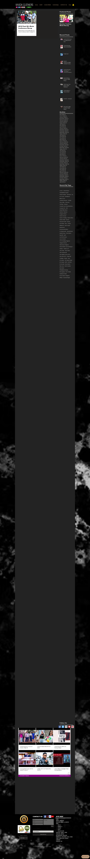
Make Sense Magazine (64, 244)
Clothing (61, 204)
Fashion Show (70, 217)
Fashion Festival (63, 215)
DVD (67, 208)
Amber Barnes (66, 190)
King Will (61, 235)
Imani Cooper (67, 225)
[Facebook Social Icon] (18, 7)
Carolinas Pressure (63, 200)
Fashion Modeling (63, 217)
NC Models (62, 262)
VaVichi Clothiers (24, 5)
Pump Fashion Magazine (64, 275)
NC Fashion (62, 260)
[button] (41, 5)
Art (72, 194)
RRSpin (61, 277)
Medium (61, 248)
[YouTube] (52, 816)
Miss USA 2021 (63, 256)
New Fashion (67, 264)
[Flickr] (23, 7)
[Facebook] (45, 816)
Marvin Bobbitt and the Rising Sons (66, 246)
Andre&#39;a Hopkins (64, 192)
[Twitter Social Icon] (19, 7)
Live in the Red (63, 238)
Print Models (68, 271)
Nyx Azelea (62, 267)
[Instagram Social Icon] (66, 727)
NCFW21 (70, 262)
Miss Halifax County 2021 (65, 254)
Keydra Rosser (62, 233)
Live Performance (63, 237)
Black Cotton (62, 198)
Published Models (63, 273)
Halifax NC (62, 225)
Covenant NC (62, 208)
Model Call (69, 256)
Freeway (68, 221)
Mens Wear (62, 250)
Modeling (61, 258)
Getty (66, 223)
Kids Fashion (68, 233)
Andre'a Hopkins (63, 194)
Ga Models (62, 223)
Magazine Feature (63, 242)
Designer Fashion (63, 213)
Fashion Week (62, 219)
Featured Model (63, 221)
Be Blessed (67, 196)
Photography (62, 271)
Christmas (67, 202)
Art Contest (62, 196)
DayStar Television (63, 211)
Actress (61, 190)
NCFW (66, 262)
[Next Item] (71, 18)
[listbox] (24, 838)
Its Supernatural (63, 231)
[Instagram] (16, 7)
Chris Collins (62, 202)
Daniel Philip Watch (63, 210)
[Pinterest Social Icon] (24, 7)
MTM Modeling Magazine (65, 240)
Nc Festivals (62, 264)
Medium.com (66, 248)
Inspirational (62, 227)
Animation (69, 194)
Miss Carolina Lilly (63, 252)
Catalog (69, 200)
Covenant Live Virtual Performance (66, 206)
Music (69, 258)
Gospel (69, 223)
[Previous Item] (61, 18)
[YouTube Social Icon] (21, 7)
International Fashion (64, 229)
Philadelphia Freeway (64, 269)
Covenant (66, 204)
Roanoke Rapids (66, 277)
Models (65, 258)
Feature (67, 219)
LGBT (65, 235)
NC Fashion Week (68, 260)
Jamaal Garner (70, 231)
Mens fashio (67, 250)
